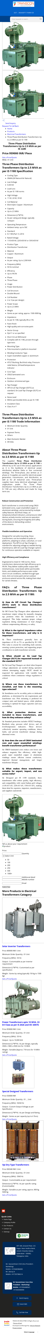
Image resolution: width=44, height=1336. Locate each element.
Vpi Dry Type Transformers (15, 1164)
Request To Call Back (10, 126)
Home (9, 128)
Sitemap (7, 1232)
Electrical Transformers (16, 134)
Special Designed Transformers (17, 1091)
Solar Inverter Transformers (16, 946)
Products (11, 131)
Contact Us (7, 1229)
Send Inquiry (10, 123)
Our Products (8, 1226)
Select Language (29, 1332)
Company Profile (9, 1222)
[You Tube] (3, 1212)
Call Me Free (23, 1312)
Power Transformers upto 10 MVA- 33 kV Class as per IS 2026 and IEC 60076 (21, 1023)
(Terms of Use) (17, 1323)
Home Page (8, 1219)
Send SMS (23, 1304)
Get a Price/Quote (9, 157)
